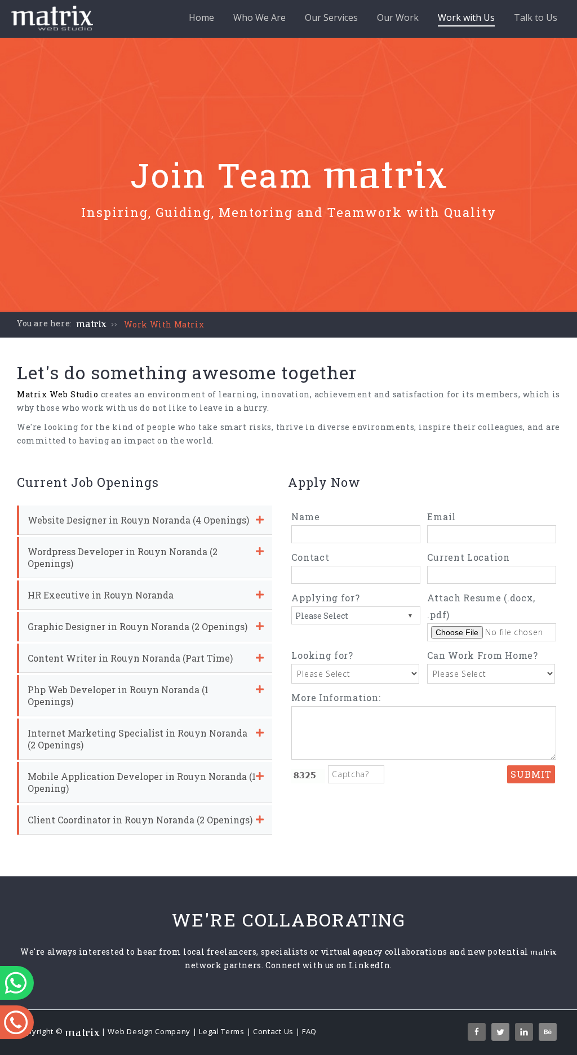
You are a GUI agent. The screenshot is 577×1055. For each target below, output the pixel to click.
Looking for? (322, 655)
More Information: (335, 697)
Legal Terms (222, 1031)
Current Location (468, 557)
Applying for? (325, 598)
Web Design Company (149, 1031)
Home (201, 17)
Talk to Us (535, 17)
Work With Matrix (164, 324)
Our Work (398, 17)
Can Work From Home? (482, 655)
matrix (91, 324)
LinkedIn (369, 965)
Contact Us (273, 1031)
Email (441, 516)
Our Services (331, 17)
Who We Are (259, 17)
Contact (310, 557)
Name (305, 516)
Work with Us (466, 17)
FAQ (309, 1031)
